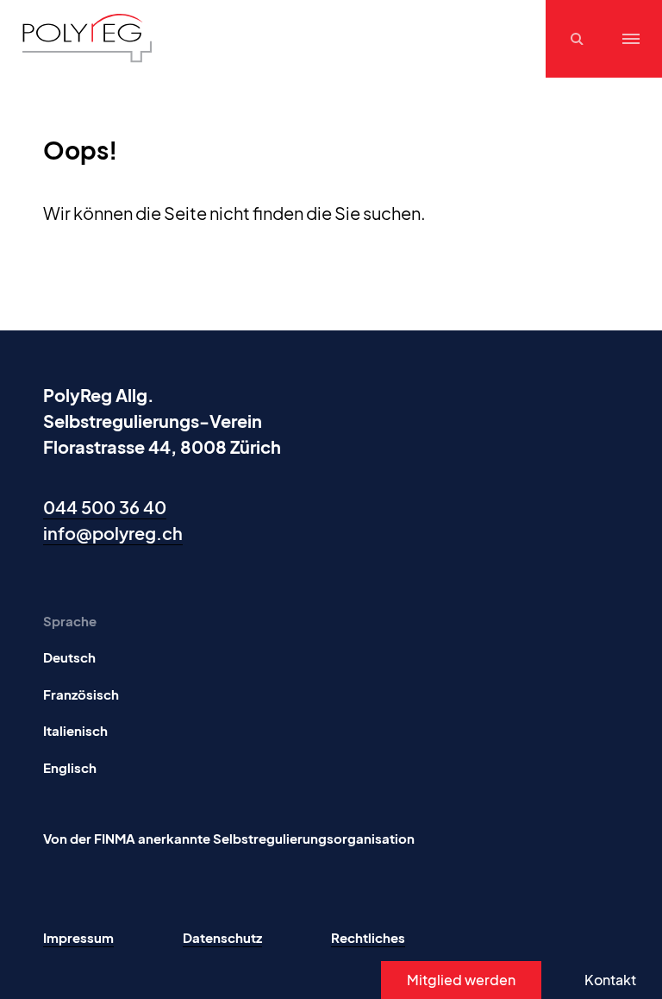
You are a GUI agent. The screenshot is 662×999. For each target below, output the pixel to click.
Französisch (81, 694)
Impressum (78, 937)
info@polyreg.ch (113, 532)
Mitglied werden (461, 980)
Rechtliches (368, 937)
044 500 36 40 (104, 507)
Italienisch (75, 730)
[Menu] (631, 39)
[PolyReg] (87, 38)
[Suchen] (579, 38)
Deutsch (69, 657)
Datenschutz (222, 937)
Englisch (70, 767)
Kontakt (610, 980)
